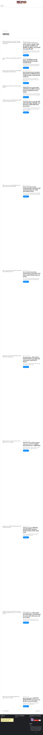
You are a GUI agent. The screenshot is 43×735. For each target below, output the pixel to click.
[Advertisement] (21, 19)
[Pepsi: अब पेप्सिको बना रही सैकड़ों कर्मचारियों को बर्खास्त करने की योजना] (12, 63)
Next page (37, 710)
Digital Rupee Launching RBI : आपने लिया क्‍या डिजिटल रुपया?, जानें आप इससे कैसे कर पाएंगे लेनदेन (31, 90)
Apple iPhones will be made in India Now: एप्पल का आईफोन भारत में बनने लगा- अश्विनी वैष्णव (31, 444)
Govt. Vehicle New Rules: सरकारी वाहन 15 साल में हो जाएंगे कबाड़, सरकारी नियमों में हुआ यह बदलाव (31, 274)
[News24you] (21, 2)
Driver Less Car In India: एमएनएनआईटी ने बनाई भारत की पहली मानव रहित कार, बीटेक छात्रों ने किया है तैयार (31, 189)
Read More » (26, 55)
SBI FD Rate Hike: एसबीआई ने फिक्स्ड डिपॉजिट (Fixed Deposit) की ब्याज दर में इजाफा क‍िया (31, 699)
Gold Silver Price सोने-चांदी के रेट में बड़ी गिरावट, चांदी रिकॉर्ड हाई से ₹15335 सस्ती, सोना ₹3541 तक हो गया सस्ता (31, 615)
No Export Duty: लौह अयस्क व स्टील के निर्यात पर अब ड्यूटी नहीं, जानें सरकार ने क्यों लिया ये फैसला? (31, 360)
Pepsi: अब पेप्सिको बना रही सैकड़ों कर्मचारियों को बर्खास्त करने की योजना (30, 61)
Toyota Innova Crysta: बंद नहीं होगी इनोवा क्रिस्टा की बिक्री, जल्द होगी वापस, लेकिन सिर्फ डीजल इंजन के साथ (31, 104)
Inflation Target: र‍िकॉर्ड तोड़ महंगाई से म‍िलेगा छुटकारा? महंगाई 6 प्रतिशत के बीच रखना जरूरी (31, 530)
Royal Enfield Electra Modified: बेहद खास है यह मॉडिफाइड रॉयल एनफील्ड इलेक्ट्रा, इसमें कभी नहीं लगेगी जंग (31, 74)
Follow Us (3, 715)
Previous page (6, 710)
